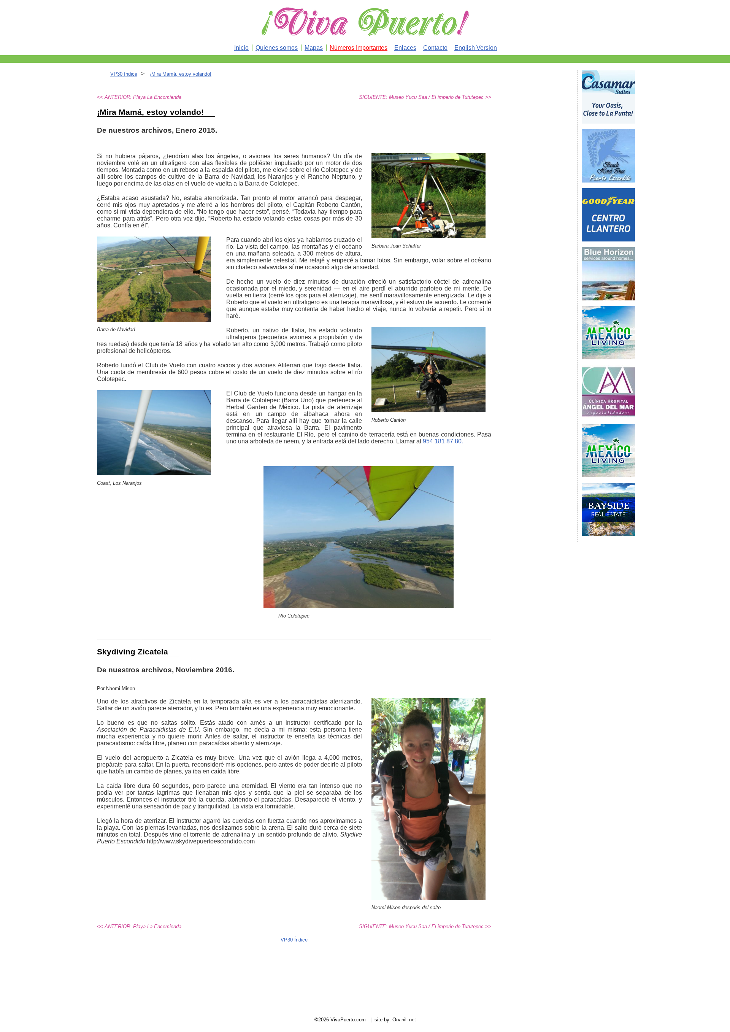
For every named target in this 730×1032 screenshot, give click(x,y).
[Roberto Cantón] (428, 410)
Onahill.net (404, 1019)
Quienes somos (277, 47)
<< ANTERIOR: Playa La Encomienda (139, 97)
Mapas (314, 47)
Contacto (435, 47)
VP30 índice (123, 74)
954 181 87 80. (443, 441)
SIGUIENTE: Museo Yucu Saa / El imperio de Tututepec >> (425, 97)
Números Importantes (358, 47)
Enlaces (405, 47)
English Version (475, 47)
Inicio (241, 47)
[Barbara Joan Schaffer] (428, 236)
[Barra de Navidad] (154, 319)
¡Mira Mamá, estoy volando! (180, 74)
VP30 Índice (294, 940)
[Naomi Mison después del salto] (428, 898)
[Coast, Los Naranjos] (154, 473)
